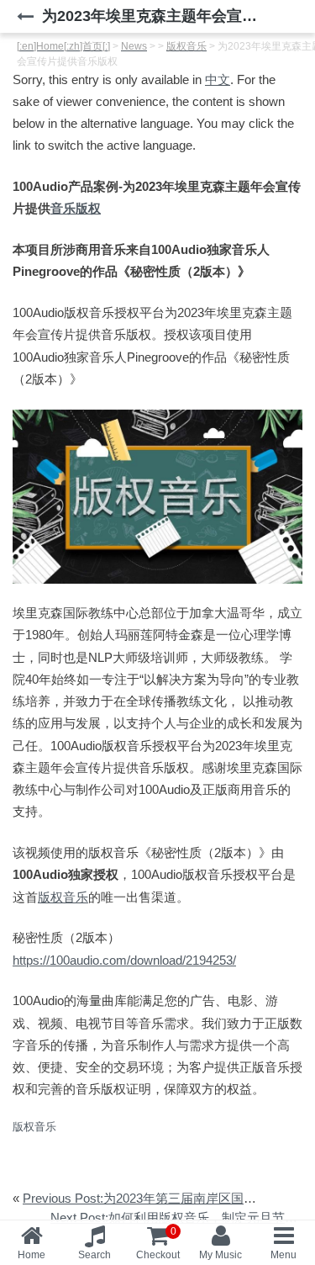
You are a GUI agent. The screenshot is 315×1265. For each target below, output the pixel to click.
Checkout (158, 1243)
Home (31, 1255)
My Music (220, 1255)
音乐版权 (75, 208)
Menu (283, 1255)
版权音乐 (63, 897)
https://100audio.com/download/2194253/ (124, 960)
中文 (217, 79)
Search (94, 1255)
